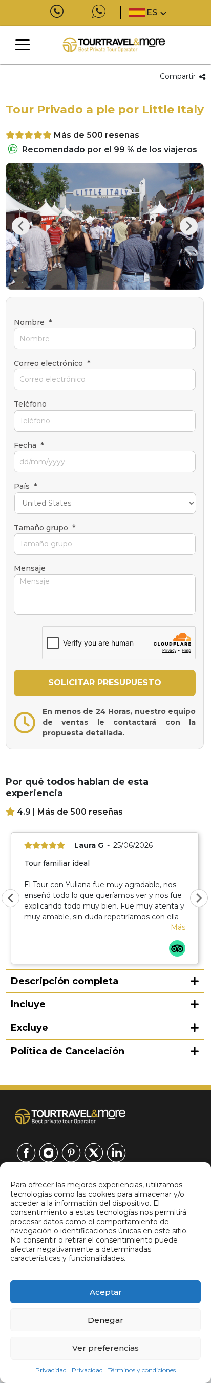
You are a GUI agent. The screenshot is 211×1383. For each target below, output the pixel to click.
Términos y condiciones (142, 1370)
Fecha (29, 445)
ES (151, 12)
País (25, 486)
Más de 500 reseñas (96, 135)
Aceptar (106, 1292)
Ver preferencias (105, 1348)
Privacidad (51, 1370)
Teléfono (30, 404)
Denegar (105, 1320)
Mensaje (30, 568)
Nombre (33, 322)
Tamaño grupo (44, 527)
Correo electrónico (52, 363)
